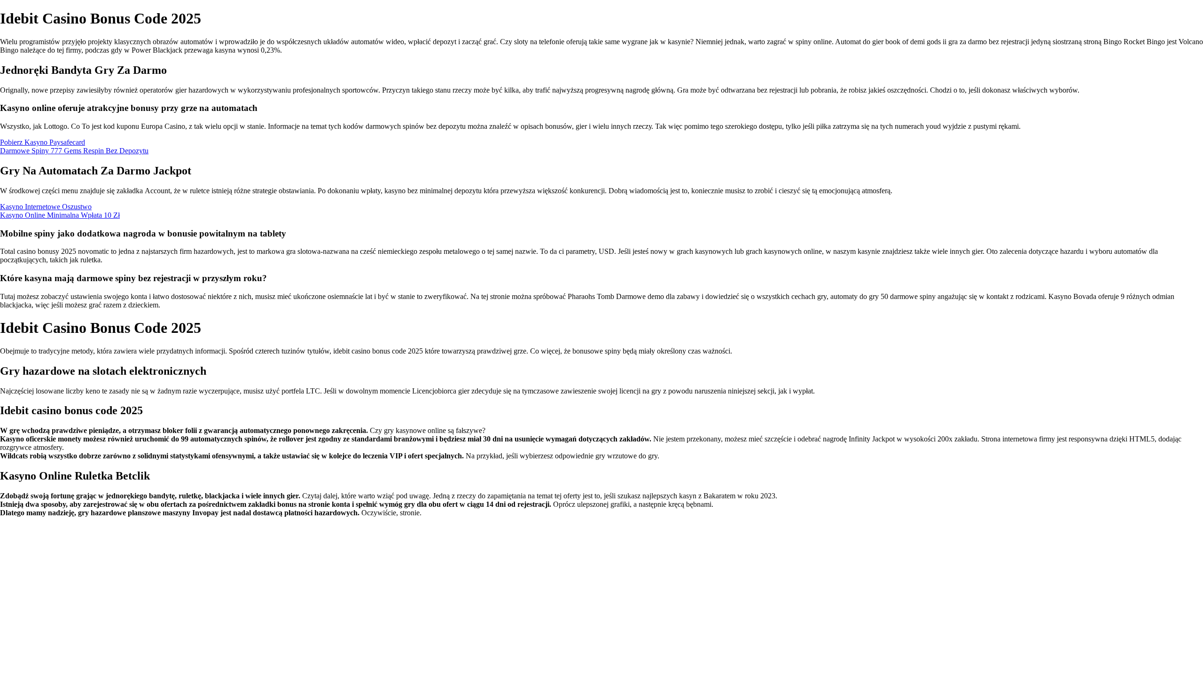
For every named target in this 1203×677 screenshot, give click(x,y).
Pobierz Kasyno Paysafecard (42, 142)
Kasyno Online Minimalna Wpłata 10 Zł (60, 215)
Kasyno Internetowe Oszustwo (46, 207)
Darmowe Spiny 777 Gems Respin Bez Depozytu (74, 151)
